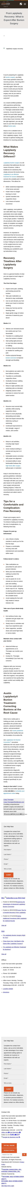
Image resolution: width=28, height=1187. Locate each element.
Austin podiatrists (17, 730)
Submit (8, 875)
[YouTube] (16, 1135)
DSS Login (10, 1186)
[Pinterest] (19, 1135)
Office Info (4, 1132)
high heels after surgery (13, 466)
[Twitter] (12, 1135)
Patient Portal (9, 1150)
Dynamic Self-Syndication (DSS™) (12, 1182)
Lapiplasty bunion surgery (11, 163)
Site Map (4, 1186)
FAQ (3, 931)
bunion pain (12, 126)
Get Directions (14, 1132)
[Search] (24, 1154)
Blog (2, 898)
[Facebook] (10, 1135)
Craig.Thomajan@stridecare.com (14, 802)
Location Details (8, 989)
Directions (6, 992)
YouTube (24, 814)
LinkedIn (17, 814)
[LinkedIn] (14, 1135)
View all (3, 925)
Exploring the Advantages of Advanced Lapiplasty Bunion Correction (14, 904)
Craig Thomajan (9, 799)
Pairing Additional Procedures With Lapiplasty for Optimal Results (15, 918)
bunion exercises (11, 358)
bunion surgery (10, 77)
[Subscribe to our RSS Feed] (15, 898)
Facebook (8, 814)
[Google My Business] (10, 1137)
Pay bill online (9, 1145)
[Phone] (21, 4)
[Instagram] (17, 1135)
